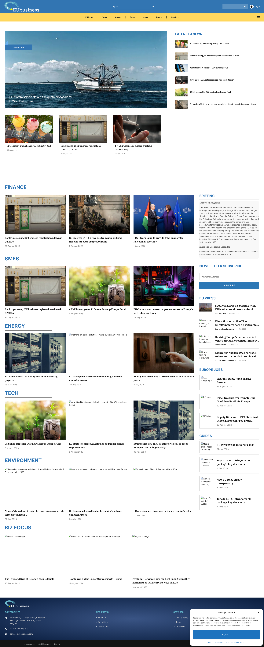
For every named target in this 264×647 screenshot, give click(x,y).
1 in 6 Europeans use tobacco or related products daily (133, 148)
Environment (23, 460)
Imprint (242, 642)
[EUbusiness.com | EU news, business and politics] (22, 6)
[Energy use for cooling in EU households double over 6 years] (164, 353)
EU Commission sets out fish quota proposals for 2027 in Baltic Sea (40, 99)
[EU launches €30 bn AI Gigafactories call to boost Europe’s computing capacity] (164, 420)
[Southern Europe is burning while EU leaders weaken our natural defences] (205, 307)
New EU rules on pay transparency (229, 481)
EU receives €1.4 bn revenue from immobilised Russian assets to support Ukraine (223, 104)
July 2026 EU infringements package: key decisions (234, 462)
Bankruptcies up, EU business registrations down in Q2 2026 (81, 148)
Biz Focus (18, 528)
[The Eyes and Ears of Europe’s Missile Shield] (36, 555)
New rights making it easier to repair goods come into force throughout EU (34, 512)
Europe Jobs (211, 370)
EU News (89, 17)
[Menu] (258, 17)
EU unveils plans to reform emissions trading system (163, 511)
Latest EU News (188, 34)
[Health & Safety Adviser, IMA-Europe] (207, 381)
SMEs (12, 259)
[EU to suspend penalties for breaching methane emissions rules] (99, 353)
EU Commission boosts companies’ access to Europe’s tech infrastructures (163, 311)
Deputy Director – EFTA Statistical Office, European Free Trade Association (237, 418)
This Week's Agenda (209, 202)
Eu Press (207, 298)
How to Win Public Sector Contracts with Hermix (95, 578)
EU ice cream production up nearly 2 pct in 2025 (29, 146)
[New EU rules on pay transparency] (207, 482)
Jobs (145, 17)
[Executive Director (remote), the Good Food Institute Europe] (207, 401)
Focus (104, 17)
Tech (12, 393)
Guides (118, 17)
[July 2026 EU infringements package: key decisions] (207, 463)
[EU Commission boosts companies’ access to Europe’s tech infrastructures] (164, 286)
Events (159, 17)
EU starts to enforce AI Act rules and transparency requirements (96, 445)
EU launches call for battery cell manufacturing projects (31, 378)
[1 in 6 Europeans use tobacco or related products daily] (137, 129)
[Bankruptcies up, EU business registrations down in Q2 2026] (83, 129)
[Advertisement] (132, 170)
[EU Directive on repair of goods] (207, 447)
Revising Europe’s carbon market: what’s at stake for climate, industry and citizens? (236, 339)
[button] (258, 612)
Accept (226, 634)
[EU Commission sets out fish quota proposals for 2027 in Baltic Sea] (86, 76)
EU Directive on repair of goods (235, 444)
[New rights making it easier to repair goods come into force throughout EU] (35, 487)
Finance (16, 187)
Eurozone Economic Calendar (214, 246)
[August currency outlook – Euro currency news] (181, 69)
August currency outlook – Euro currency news (209, 68)
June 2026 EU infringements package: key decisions (234, 500)
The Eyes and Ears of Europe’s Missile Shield (29, 578)
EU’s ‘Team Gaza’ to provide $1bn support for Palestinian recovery (158, 239)
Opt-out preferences (215, 642)
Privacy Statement (232, 642)
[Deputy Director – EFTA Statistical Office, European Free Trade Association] (207, 420)
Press (132, 17)
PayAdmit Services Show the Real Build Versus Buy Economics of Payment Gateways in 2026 (161, 580)
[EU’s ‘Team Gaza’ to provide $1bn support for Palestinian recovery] (164, 214)
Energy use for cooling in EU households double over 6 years (164, 378)
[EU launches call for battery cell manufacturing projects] (35, 353)
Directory (175, 17)
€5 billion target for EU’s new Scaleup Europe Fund (210, 92)
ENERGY (15, 326)
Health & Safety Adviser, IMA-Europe (234, 380)
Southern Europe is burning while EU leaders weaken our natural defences (235, 307)
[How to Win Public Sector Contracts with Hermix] (100, 555)
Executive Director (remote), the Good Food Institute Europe (236, 399)
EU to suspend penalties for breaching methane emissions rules (95, 378)
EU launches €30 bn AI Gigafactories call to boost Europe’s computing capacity (160, 445)
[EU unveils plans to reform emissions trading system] (164, 487)
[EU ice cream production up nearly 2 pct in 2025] (29, 129)
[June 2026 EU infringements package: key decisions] (207, 502)
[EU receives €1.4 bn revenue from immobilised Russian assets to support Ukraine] (181, 106)
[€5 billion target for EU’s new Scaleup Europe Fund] (181, 93)
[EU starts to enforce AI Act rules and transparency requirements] (99, 420)
